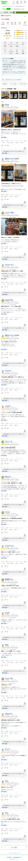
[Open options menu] (26, 105)
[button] (5, 95)
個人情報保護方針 (16, 857)
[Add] (25, 16)
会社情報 (9, 857)
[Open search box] (3, 79)
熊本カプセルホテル (6, 15)
